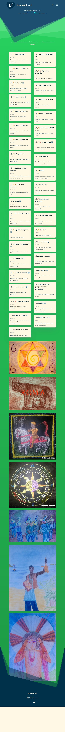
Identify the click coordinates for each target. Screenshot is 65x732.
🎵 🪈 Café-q (39, 170)
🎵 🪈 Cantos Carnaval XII (44, 99)
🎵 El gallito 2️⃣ (40, 303)
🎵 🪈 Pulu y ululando (17, 154)
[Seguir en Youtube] (34, 702)
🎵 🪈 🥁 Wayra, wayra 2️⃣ (44, 142)
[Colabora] (29, 13)
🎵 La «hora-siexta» (17, 258)
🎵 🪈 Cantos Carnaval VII (19, 139)
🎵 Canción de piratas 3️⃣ (19, 287)
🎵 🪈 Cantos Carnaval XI (19, 111)
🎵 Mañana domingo (42, 242)
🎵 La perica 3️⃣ (15, 201)
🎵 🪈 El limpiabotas (17, 54)
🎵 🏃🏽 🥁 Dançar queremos (19, 301)
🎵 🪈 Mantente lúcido (43, 85)
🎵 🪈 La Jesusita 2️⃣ (17, 83)
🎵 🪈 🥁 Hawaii (40, 230)
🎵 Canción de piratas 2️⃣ (19, 315)
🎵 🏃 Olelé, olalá (41, 185)
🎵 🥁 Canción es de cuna (19, 329)
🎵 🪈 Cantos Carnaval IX (19, 125)
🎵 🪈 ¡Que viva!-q (41, 156)
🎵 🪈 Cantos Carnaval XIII (19, 68)
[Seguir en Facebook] (31, 702)
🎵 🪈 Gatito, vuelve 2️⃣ (18, 97)
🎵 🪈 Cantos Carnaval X (43, 113)
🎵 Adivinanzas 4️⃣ (41, 270)
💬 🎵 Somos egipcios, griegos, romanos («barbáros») (43, 287)
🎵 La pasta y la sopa (42, 256)
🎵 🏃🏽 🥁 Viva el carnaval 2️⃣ (20, 273)
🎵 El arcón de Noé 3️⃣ (42, 317)
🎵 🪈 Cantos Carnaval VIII (44, 128)
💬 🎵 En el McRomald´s (43, 215)
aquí (39, 10)
